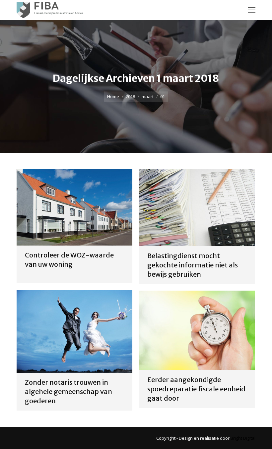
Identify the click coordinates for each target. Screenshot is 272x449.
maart (148, 96)
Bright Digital (243, 438)
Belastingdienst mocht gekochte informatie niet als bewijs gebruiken (192, 265)
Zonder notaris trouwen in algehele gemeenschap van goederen (68, 391)
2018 (130, 96)
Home (113, 96)
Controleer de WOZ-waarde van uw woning (69, 259)
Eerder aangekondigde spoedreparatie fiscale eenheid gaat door (196, 388)
